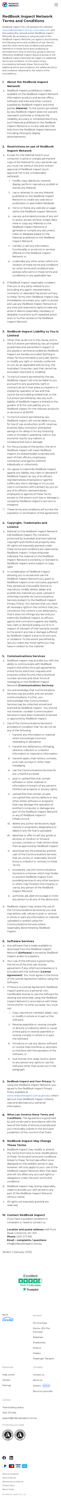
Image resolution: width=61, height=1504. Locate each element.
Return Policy (8, 1489)
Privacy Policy (8, 1485)
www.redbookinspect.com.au (17, 30)
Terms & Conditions (10, 1474)
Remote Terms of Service (12, 1481)
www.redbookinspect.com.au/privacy (29, 1095)
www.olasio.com (41, 30)
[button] (56, 4)
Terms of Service (9, 1478)
